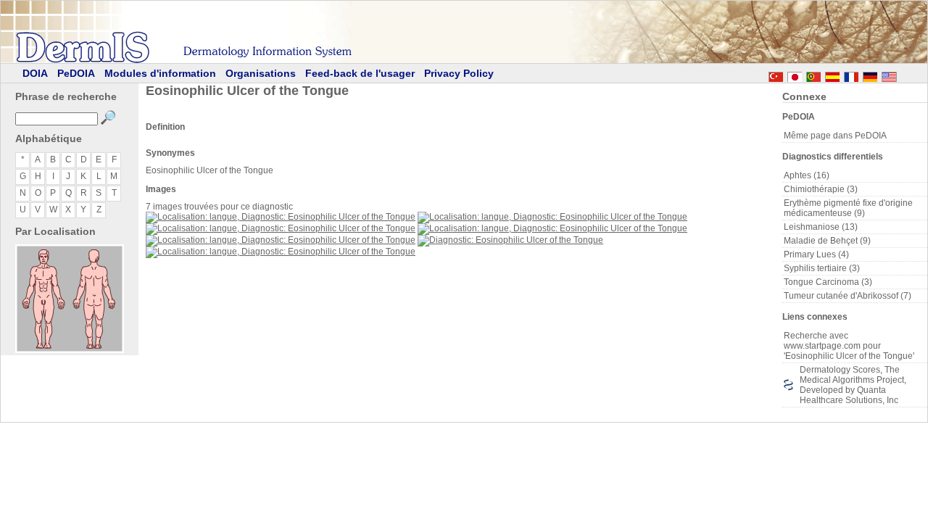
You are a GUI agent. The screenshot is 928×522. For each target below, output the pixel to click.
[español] (832, 74)
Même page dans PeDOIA (835, 135)
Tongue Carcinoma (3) (828, 282)
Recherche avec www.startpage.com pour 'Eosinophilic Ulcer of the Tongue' (849, 346)
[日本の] (794, 74)
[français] (851, 74)
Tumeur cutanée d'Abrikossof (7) (847, 296)
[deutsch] (870, 74)
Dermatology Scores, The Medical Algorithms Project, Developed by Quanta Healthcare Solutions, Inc (853, 385)
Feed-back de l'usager (360, 73)
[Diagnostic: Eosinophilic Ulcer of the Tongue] (510, 240)
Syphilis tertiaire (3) (822, 268)
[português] (813, 74)
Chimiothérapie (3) (821, 189)
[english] (903, 74)
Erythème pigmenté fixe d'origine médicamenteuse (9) (848, 208)
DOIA (35, 73)
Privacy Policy (459, 73)
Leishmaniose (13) (821, 227)
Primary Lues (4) (816, 254)
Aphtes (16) (806, 175)
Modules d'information (160, 73)
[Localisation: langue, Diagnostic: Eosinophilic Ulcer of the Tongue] (280, 217)
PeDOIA (76, 73)
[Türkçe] (775, 74)
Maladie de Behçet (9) (827, 241)
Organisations (260, 73)
